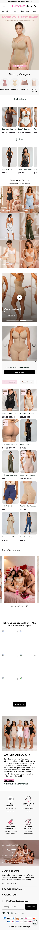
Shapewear (24, 11)
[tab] (17, 67)
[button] (3, 5)
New (15, 11)
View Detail (10, 315)
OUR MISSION (9, 780)
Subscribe (31, 906)
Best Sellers (6, 11)
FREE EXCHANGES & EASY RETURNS (16, 784)
